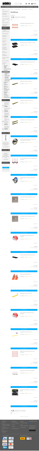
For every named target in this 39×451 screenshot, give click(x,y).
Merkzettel (36, 0)
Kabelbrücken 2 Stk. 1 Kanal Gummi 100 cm (27, 119)
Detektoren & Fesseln (6, 83)
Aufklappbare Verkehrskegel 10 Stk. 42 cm (27, 23)
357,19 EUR (6, 159)
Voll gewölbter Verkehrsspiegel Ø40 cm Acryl (27, 216)
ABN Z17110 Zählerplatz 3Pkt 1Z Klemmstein (6, 143)
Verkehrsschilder (7, 80)
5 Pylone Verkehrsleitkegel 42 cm (25, 274)
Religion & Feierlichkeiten (4, 55)
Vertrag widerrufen (32, 430)
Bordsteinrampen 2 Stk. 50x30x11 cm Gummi (27, 42)
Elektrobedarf (5, 11)
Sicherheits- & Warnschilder (7, 77)
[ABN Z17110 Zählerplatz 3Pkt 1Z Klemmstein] (6, 138)
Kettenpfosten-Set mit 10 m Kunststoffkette (27, 370)
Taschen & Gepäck (5, 60)
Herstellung (5, 94)
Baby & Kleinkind (5, 33)
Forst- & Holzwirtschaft (6, 86)
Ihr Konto (13, 424)
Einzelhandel (6, 84)
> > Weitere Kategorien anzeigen (5, 31)
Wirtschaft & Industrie (4, 63)
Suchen (5, 167)
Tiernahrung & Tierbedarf (5, 25)
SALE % (3, 9)
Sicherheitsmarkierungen (7, 79)
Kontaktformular (23, 427)
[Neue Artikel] (8, 150)
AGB (3, 429)
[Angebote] (8, 133)
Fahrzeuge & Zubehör (4, 41)
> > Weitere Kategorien (4, 28)
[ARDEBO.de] (7, 3)
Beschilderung (6, 71)
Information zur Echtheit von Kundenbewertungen (6, 425)
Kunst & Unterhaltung (4, 52)
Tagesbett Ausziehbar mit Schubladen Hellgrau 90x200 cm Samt (5, 155)
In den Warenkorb (24, 78)
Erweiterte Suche (6, 169)
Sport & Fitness (5, 22)
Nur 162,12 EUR (6, 146)
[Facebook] (30, 423)
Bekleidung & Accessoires (4, 36)
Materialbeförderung (7, 97)
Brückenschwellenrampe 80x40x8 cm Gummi (27, 254)
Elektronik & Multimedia (4, 14)
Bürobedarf (4, 38)
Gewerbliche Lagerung (6, 92)
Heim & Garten (5, 16)
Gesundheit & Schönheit (4, 44)
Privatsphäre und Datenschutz (4, 431)
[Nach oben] (2, 448)
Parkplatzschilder (7, 75)
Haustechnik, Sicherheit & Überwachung (4, 48)
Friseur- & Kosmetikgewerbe (6, 89)
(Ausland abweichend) (29, 25)
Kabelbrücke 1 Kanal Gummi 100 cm (26, 81)
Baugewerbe (6, 70)
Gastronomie (6, 90)
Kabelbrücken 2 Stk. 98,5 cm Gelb (25, 293)
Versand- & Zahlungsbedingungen (5, 427)
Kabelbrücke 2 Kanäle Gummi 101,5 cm (26, 100)
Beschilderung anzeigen (7, 74)
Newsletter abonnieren (15, 428)
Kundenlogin (31, 0)
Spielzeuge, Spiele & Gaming (5, 58)
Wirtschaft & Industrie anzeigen (6, 66)
